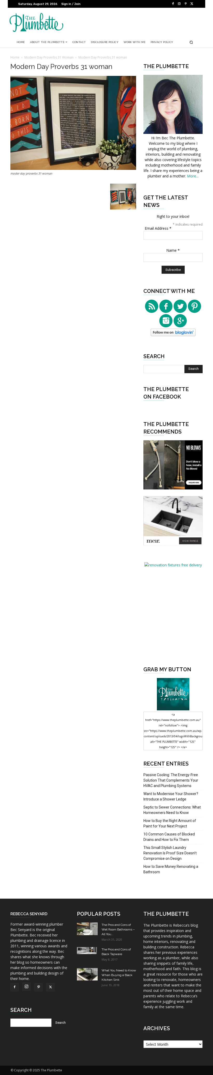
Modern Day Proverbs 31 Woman (49, 57)
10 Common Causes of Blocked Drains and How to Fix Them (169, 837)
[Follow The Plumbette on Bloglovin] (173, 334)
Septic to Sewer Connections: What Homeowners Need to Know (172, 810)
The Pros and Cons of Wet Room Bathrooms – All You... (118, 929)
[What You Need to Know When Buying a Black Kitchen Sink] (87, 974)
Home (14, 57)
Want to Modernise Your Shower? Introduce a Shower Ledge (170, 796)
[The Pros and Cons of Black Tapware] (87, 950)
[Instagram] (179, 4)
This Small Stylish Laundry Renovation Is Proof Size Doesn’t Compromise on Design (170, 853)
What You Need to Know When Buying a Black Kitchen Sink (119, 975)
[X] (192, 4)
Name (173, 250)
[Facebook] (173, 4)
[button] (191, 42)
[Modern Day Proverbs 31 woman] (73, 168)
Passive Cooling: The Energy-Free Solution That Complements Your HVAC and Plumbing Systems (170, 780)
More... (192, 176)
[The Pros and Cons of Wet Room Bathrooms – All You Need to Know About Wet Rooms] (87, 928)
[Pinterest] (185, 4)
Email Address (158, 228)
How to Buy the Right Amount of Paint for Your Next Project (169, 823)
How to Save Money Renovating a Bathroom (170, 869)
